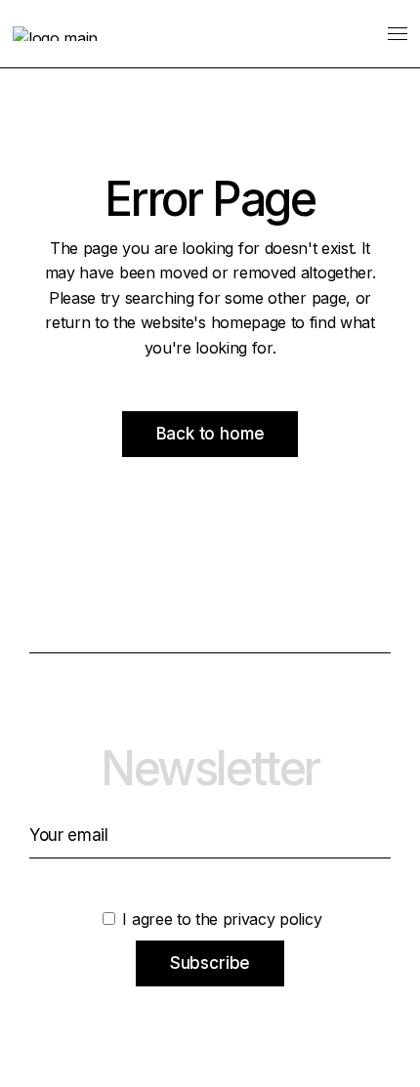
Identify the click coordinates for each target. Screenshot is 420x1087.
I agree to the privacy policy (219, 919)
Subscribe (210, 963)
